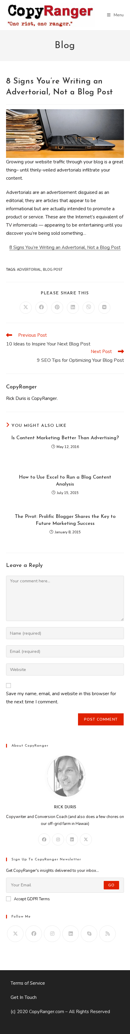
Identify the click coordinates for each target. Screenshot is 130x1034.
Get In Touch (24, 997)
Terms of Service (28, 983)
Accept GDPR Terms (32, 899)
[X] (86, 839)
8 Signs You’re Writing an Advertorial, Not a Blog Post (65, 247)
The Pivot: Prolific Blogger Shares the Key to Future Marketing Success (65, 520)
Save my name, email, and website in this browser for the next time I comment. (61, 698)
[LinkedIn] (72, 839)
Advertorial (29, 269)
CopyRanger (21, 387)
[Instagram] (58, 839)
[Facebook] (44, 839)
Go (111, 885)
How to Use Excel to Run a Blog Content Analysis (65, 480)
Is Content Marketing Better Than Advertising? (65, 438)
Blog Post (53, 269)
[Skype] (89, 933)
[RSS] (107, 933)
